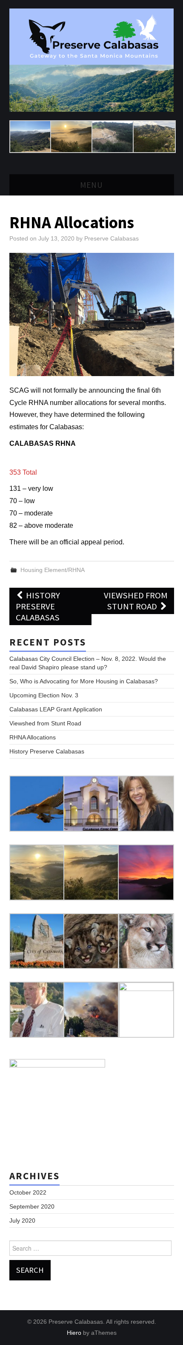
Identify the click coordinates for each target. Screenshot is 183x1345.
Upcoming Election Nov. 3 (43, 695)
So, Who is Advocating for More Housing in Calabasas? (83, 681)
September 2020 (31, 1206)
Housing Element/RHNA (52, 569)
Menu (91, 185)
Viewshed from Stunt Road (136, 601)
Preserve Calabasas (111, 238)
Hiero (74, 1332)
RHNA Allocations (32, 737)
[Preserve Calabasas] (91, 59)
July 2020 (22, 1220)
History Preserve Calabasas (38, 606)
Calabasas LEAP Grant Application (55, 709)
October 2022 (27, 1192)
